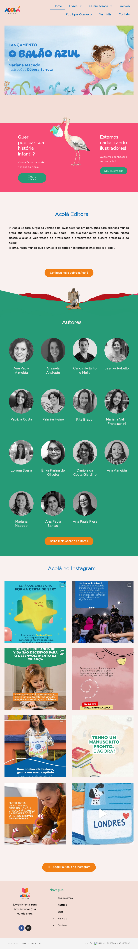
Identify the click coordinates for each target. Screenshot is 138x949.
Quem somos (98, 6)
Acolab (125, 6)
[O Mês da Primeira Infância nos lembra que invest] (35, 679)
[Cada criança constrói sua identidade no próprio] (35, 612)
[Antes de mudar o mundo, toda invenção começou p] (103, 679)
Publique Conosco (79, 14)
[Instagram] (28, 928)
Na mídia (105, 14)
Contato (124, 14)
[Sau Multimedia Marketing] (112, 943)
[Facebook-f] (22, 928)
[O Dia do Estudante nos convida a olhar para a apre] (35, 814)
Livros (73, 6)
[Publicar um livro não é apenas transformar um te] (103, 746)
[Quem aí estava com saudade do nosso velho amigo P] (103, 814)
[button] (65, 91)
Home (58, 6)
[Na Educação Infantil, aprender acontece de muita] (103, 612)
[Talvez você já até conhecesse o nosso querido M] (35, 746)
